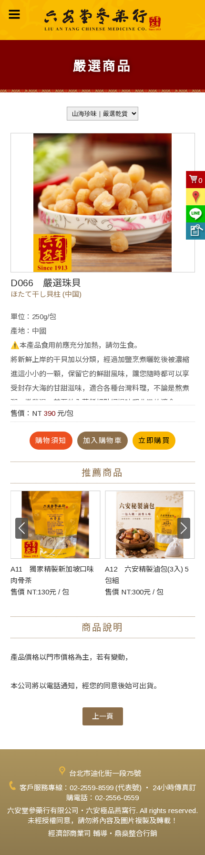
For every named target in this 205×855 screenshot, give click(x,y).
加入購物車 (103, 440)
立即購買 (154, 440)
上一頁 (102, 716)
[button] (183, 528)
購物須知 (51, 440)
